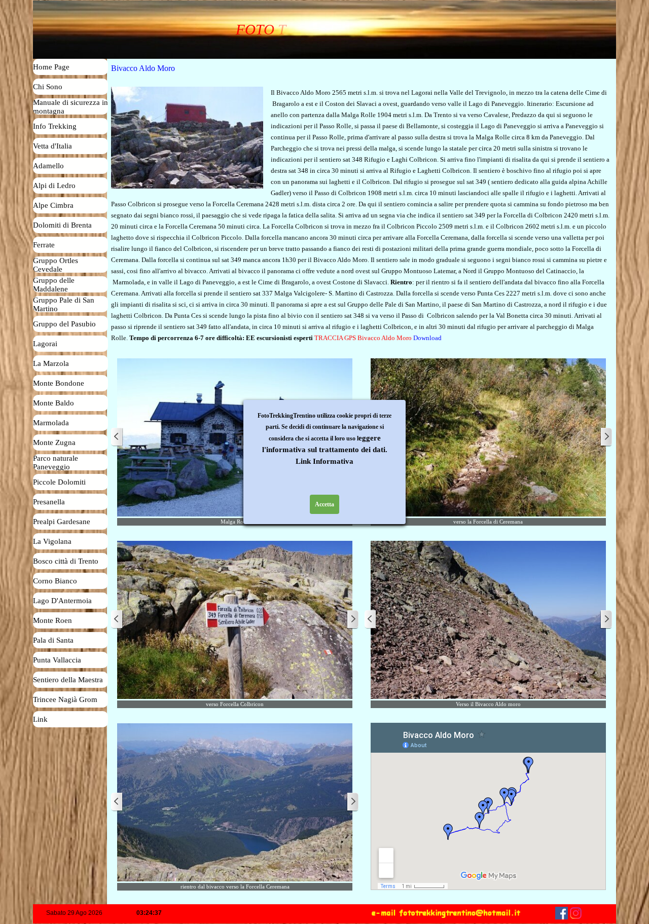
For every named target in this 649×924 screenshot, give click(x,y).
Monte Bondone (58, 383)
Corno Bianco (55, 581)
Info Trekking (55, 126)
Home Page (51, 67)
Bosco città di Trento (65, 561)
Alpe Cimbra (53, 205)
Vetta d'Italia (52, 146)
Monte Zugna (54, 442)
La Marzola (51, 363)
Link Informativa (324, 461)
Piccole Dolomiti (59, 482)
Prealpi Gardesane (61, 522)
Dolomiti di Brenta (62, 225)
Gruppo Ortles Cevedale (55, 264)
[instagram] (575, 913)
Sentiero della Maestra (68, 680)
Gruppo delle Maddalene (54, 284)
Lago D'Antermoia (62, 601)
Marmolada (51, 423)
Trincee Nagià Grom (65, 699)
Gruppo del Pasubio (64, 324)
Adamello (48, 166)
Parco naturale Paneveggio (55, 462)
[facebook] (561, 913)
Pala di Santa (53, 640)
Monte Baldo (53, 403)
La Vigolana (52, 541)
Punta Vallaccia (57, 660)
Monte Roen (52, 620)
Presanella (49, 502)
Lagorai (45, 344)
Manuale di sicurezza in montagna (70, 106)
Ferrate (44, 245)
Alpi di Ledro (54, 185)
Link (40, 719)
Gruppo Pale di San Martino (63, 304)
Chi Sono (47, 87)
